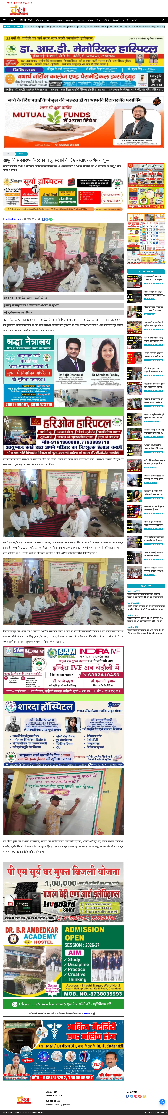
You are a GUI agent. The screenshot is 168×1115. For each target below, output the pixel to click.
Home (8, 154)
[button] (4, 20)
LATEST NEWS (146, 271)
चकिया (90, 20)
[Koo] (144, 1096)
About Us (51, 1092)
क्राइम (49, 20)
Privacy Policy (162, 1112)
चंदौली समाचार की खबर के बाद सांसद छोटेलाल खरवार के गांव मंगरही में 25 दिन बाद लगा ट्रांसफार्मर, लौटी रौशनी (145, 597)
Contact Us (53, 1100)
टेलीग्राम (87, 1013)
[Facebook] (127, 1096)
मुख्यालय (59, 20)
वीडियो (106, 20)
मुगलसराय (69, 20)
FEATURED (146, 586)
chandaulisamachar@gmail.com (58, 1105)
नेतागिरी (134, 20)
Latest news (25, 20)
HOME (12, 20)
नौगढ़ (99, 20)
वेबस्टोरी (116, 20)
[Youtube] (140, 1096)
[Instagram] (135, 1096)
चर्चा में (125, 20)
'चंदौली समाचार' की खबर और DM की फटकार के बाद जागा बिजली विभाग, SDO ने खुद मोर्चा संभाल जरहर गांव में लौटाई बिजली (146, 609)
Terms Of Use (149, 1112)
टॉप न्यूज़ (39, 20)
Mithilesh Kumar (12, 219)
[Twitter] (131, 1096)
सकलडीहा (80, 20)
